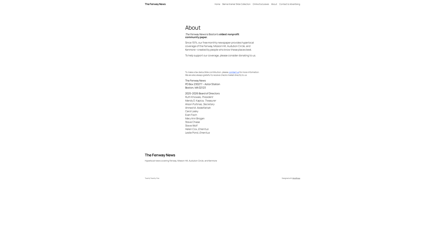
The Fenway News (155, 4)
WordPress (296, 178)
